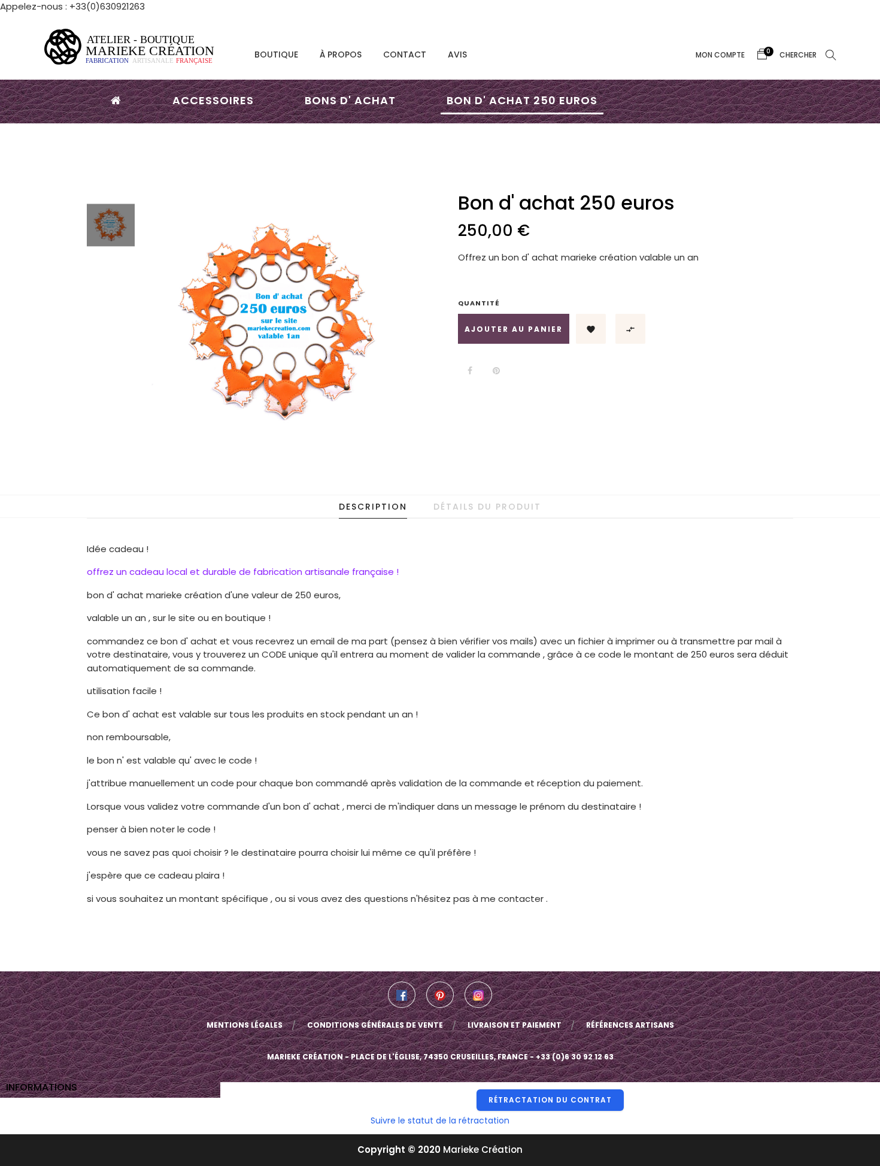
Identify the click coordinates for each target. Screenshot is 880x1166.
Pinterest (496, 371)
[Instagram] (478, 995)
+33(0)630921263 (107, 6)
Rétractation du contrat (550, 1100)
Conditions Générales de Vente (375, 1025)
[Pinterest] (440, 995)
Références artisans (630, 1025)
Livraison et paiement (515, 1025)
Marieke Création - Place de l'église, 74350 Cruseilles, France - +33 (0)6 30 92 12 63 (440, 1057)
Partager (470, 371)
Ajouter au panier (514, 329)
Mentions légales (245, 1025)
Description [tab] (373, 507)
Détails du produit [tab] (487, 507)
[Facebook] (401, 995)
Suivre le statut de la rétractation (440, 1120)
